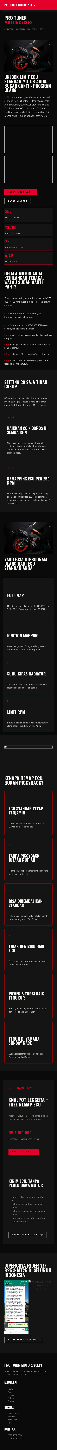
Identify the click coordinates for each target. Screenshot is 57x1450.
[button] (7, 1307)
